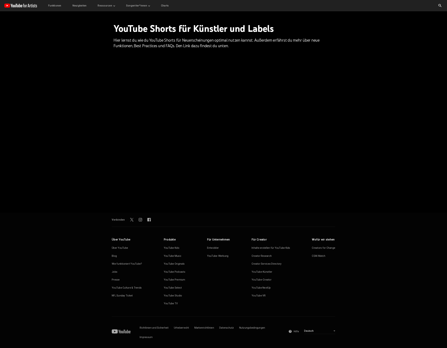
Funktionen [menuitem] (54, 5)
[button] (440, 5)
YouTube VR (259, 295)
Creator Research (262, 255)
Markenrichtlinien (204, 327)
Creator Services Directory (267, 263)
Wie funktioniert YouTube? (127, 263)
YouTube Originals (174, 263)
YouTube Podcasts (174, 271)
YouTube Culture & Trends (127, 287)
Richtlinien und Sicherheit (154, 327)
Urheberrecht (181, 327)
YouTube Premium (174, 279)
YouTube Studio (173, 295)
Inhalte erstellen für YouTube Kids (271, 247)
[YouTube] (121, 331)
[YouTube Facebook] (149, 220)
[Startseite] (20, 5)
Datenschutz (226, 327)
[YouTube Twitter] (132, 220)
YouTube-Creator (262, 279)
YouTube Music (172, 255)
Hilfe (296, 331)
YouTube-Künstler (262, 271)
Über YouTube (120, 247)
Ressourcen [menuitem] (105, 5)
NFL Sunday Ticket (122, 295)
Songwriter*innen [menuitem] (136, 5)
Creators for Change (323, 247)
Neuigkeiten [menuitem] (79, 5)
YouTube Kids (171, 247)
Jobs (114, 271)
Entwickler (213, 247)
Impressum (146, 337)
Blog (114, 255)
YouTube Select (173, 287)
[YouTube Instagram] (140, 220)
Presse (116, 279)
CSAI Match (318, 255)
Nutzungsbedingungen (252, 327)
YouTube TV (171, 303)
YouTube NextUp (261, 287)
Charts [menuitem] (165, 5)
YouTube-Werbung (218, 255)
